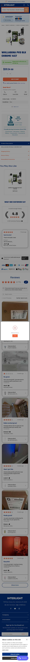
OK (15, 335)
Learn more (5, 650)
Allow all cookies (15, 654)
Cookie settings (15, 658)
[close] (27, 639)
